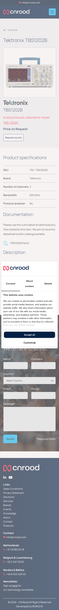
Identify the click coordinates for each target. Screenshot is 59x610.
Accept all (29, 334)
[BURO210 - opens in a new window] (43, 269)
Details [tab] (48, 283)
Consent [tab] (10, 283)
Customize (30, 342)
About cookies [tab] (29, 284)
